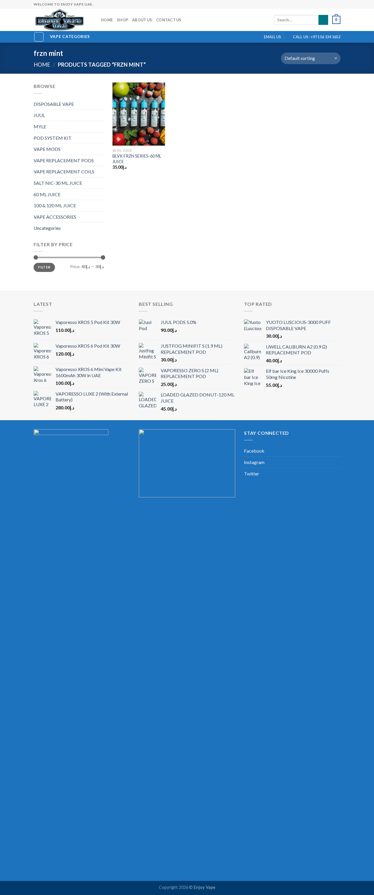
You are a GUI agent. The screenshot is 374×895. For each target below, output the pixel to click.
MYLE (40, 126)
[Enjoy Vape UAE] (63, 20)
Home (107, 20)
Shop (122, 20)
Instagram (254, 462)
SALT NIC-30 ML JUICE (58, 183)
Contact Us (168, 20)
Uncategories (47, 228)
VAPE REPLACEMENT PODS (64, 160)
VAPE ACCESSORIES (55, 217)
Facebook (254, 450)
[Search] (323, 20)
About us (142, 20)
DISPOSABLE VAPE (54, 104)
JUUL (39, 115)
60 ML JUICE (47, 194)
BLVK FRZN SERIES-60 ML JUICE (136, 159)
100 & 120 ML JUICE (55, 205)
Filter (44, 267)
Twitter (251, 473)
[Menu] (39, 37)
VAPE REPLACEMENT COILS (64, 171)
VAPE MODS (47, 149)
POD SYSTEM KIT (53, 138)
